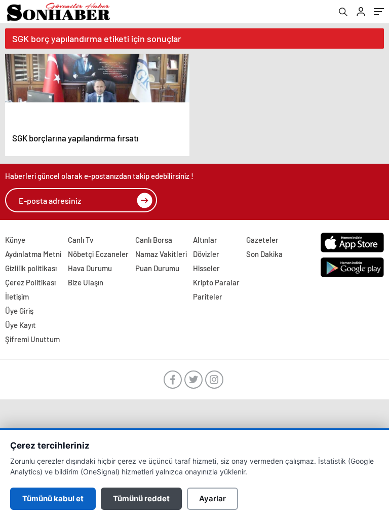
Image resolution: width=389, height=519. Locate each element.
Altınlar (205, 239)
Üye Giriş (19, 310)
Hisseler (206, 268)
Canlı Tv (80, 239)
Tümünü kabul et (53, 498)
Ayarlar (212, 498)
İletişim (17, 296)
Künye (15, 239)
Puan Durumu (157, 268)
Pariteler (207, 296)
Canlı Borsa (153, 239)
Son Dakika (264, 253)
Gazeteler (262, 239)
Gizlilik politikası (31, 268)
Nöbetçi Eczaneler (98, 253)
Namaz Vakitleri (161, 253)
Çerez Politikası (30, 282)
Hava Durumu (90, 268)
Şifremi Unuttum (32, 339)
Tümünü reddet (141, 498)
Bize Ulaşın (85, 282)
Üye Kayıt (20, 324)
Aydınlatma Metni (33, 253)
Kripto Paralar (216, 282)
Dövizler (206, 253)
